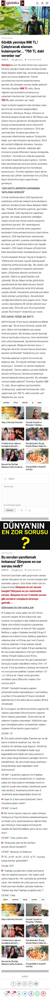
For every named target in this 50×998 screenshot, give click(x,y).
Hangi (25, 899)
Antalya (6, 402)
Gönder (10, 510)
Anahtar (15, 899)
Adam (5, 899)
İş (32, 402)
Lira (42, 899)
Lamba (34, 899)
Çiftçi (15, 402)
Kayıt (40, 402)
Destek (25, 402)
